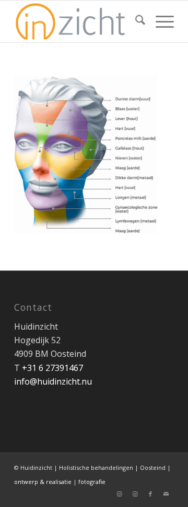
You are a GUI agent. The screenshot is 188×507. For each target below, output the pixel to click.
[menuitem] (135, 21)
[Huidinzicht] (78, 21)
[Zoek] (135, 21)
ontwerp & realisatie (43, 482)
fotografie (91, 482)
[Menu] (159, 21)
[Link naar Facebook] (150, 494)
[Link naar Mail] (166, 494)
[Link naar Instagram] (119, 494)
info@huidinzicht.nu (53, 381)
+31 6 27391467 (52, 368)
